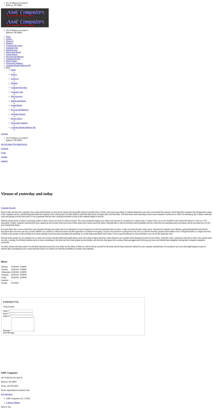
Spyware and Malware (15, 57)
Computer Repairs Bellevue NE (18, 65)
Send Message (8, 333)
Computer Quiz (12, 48)
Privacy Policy (11, 61)
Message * (7, 330)
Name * (6, 311)
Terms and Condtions (14, 63)
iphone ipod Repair (13, 52)
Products (9, 43)
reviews (9, 39)
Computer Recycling (14, 46)
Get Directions (6, 394)
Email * (6, 313)
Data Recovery (12, 50)
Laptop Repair (11, 54)
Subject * (6, 316)
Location (4, 134)
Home (8, 37)
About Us (10, 41)
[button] (6, 144)
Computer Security (13, 59)
